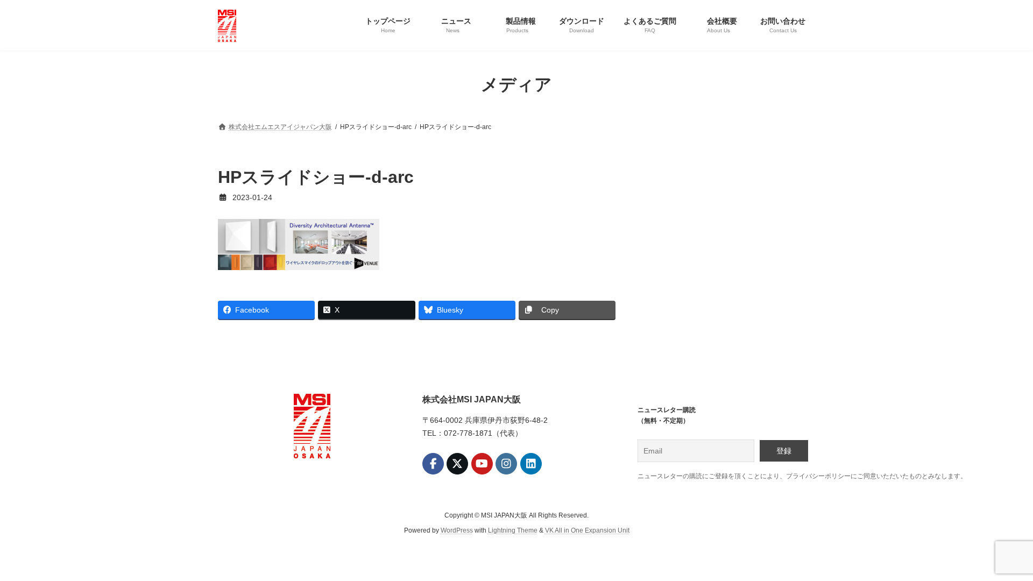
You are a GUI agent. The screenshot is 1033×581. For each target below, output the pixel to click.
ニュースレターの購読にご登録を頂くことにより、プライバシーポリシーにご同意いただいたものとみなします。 (802, 476)
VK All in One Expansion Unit (587, 530)
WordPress (457, 530)
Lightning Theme (512, 530)
